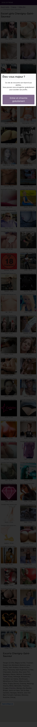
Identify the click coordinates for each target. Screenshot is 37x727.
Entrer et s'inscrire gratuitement (18, 99)
